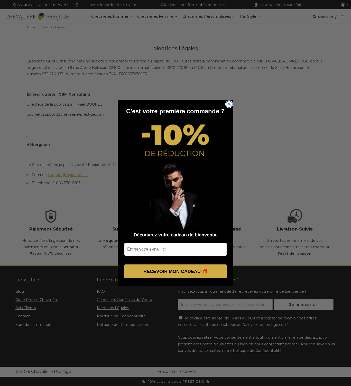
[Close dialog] (229, 104)
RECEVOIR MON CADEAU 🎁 (175, 271)
